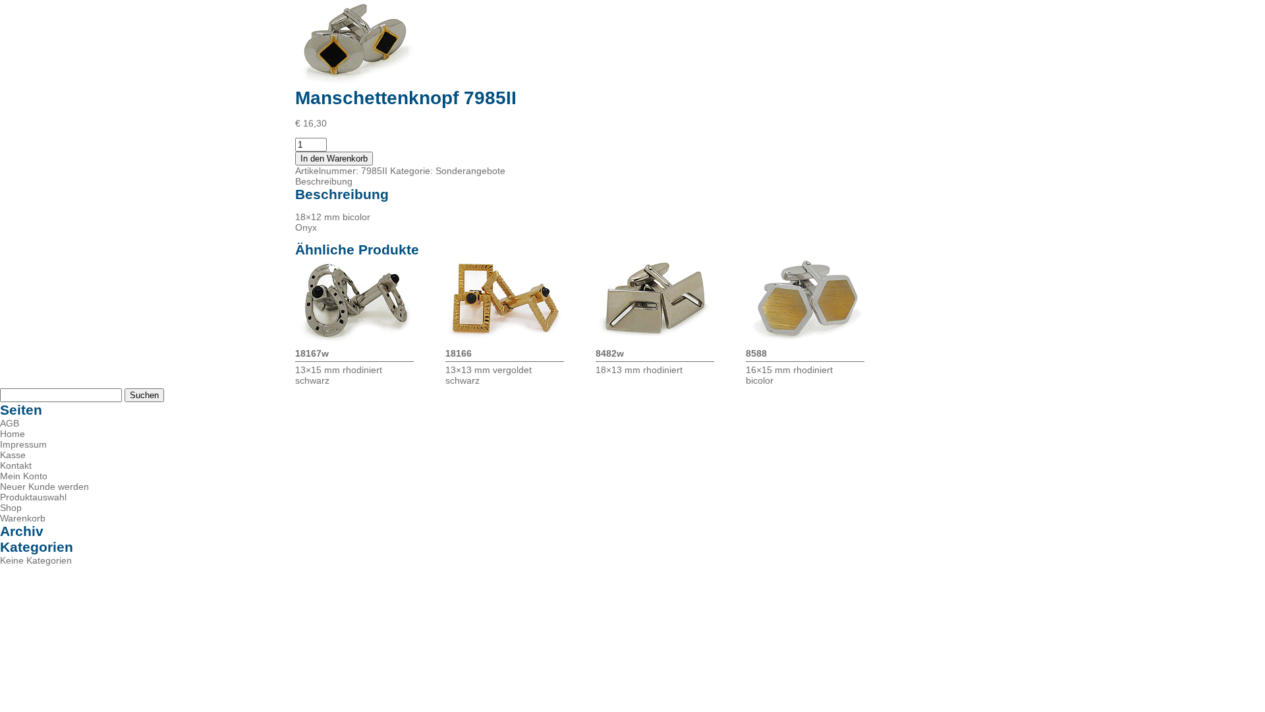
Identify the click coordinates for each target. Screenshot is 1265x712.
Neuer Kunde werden (44, 486)
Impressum (23, 444)
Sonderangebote (470, 170)
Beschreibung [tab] (323, 181)
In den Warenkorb (334, 158)
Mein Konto (23, 476)
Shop (11, 507)
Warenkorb (22, 518)
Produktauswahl (33, 497)
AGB (9, 423)
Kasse (13, 455)
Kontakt (16, 465)
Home (12, 434)
